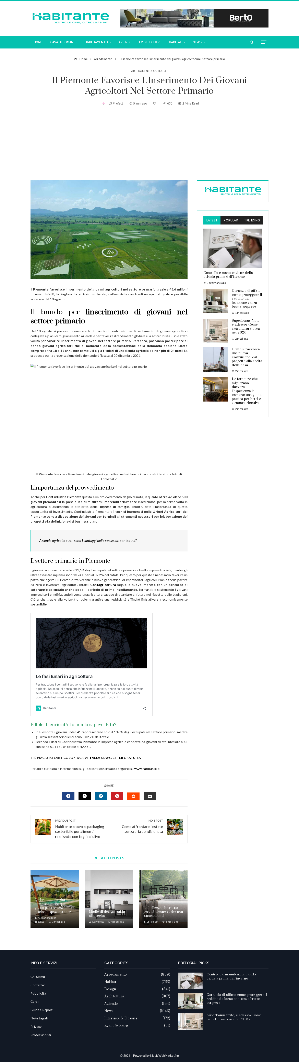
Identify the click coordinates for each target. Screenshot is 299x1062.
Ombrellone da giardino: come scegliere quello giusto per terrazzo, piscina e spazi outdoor (54, 906)
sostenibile (39, 604)
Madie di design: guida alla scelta (107, 914)
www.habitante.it (146, 768)
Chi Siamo (38, 976)
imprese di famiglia (114, 506)
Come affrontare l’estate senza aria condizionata (142, 826)
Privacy (36, 1026)
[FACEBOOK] (68, 796)
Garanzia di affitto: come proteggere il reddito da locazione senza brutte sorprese (247, 299)
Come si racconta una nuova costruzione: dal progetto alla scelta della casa (247, 357)
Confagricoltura (103, 585)
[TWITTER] (85, 796)
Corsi (34, 1001)
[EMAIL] (150, 796)
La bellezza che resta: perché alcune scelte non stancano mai (163, 912)
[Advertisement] (149, 143)
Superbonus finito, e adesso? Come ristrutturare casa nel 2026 (246, 327)
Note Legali (39, 1018)
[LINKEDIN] (101, 796)
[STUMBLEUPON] (133, 796)
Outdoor (160, 71)
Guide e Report (42, 1010)
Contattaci (38, 985)
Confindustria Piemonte (63, 497)
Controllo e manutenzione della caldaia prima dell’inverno (228, 275)
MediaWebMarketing (164, 1055)
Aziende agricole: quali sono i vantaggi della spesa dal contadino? (87, 540)
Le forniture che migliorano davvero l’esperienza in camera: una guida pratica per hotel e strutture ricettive (247, 391)
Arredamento (141, 71)
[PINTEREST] (117, 796)
